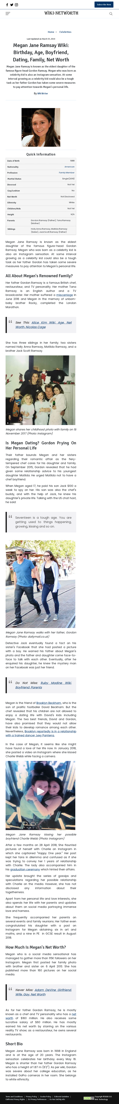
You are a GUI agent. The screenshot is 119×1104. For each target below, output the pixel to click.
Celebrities (65, 32)
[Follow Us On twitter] (11, 4)
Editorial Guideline (61, 1096)
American (70, 166)
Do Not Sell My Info (57, 1099)
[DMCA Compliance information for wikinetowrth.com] (89, 1098)
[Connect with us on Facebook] (7, 4)
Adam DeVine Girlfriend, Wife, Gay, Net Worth (43, 992)
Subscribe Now (104, 4)
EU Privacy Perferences (37, 1099)
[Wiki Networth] (60, 13)
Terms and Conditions (14, 1096)
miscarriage (64, 295)
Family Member (67, 172)
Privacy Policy (31, 1096)
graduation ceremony (25, 869)
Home (51, 32)
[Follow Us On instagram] (16, 4)
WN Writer (42, 93)
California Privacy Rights (15, 1099)
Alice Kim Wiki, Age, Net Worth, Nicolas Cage (43, 324)
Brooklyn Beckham (48, 703)
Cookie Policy (45, 1096)
